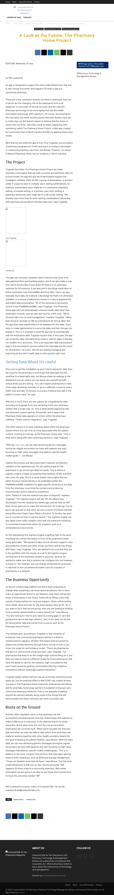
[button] (105, 17)
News (14, 2)
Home (8, 2)
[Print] (69, 52)
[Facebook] (97, 2)
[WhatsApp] (57, 52)
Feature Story (18, 799)
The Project (15, 162)
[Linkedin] (102, 2)
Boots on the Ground (23, 707)
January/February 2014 (34, 23)
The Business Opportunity (27, 579)
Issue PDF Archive (25, 2)
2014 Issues (18, 23)
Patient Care (31, 799)
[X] (106, 2)
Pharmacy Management (70, 29)
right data (19, 445)
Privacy (36, 2)
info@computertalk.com (54, 875)
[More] (76, 52)
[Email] (63, 52)
